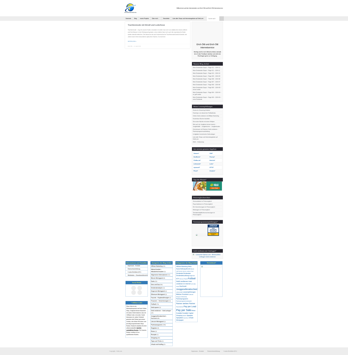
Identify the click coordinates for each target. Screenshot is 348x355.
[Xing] (133, 292)
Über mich (155, 18)
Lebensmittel (179, 292)
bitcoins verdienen (187, 271)
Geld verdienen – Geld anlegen (161, 310)
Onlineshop (184, 296)
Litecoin (191, 294)
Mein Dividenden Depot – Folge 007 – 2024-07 (206, 82)
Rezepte (153, 334)
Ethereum (181, 278)
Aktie (189, 266)
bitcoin (188, 269)
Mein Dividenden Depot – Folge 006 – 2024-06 (206, 84)
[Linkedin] (139, 292)
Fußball (153, 304)
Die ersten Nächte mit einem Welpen (204, 121)
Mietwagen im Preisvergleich (201, 210)
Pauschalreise (179, 306)
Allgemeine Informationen (159, 275)
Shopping (154, 338)
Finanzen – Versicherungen (160, 301)
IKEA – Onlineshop (198, 142)
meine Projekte (144, 18)
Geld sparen (155, 307)
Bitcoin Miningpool (157, 278)
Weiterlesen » (132, 41)
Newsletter (166, 18)
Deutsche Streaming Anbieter (201, 110)
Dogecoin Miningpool (158, 291)
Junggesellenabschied (186, 289)
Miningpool (178, 296)
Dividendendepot (156, 288)
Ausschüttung (180, 269)
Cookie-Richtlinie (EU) (230, 351)
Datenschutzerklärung (213, 351)
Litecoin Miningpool (157, 321)
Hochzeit (182, 286)
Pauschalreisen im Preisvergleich (203, 204)
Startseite (128, 18)
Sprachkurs (185, 317)
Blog (135, 18)
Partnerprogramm (156, 325)
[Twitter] (139, 288)
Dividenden (187, 273)
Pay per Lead (190, 306)
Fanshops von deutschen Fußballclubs (204, 113)
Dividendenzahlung (182, 275)
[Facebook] (133, 288)
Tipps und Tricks (156, 341)
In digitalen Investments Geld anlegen (204, 134)
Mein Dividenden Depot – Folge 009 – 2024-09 (206, 76)
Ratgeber (154, 328)
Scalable (179, 313)
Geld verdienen (182, 281)
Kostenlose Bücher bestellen (201, 118)
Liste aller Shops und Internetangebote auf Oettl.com (188, 18)
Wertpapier (180, 320)
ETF (177, 279)
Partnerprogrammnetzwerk (184, 301)
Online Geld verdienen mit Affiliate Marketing (206, 116)
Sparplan (190, 315)
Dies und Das (155, 284)
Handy (177, 286)
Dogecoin (192, 275)
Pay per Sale (183, 310)
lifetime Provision (182, 294)
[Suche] (221, 18)
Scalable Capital (187, 313)
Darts (152, 281)
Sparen (184, 315)
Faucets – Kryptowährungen (160, 297)
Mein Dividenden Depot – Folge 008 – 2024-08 (206, 79)
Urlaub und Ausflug (157, 344)
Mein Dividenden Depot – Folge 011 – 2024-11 (206, 70)
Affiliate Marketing (156, 266)
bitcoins (180, 271)
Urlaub (191, 318)
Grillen (194, 283)
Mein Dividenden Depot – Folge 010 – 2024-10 (206, 73)
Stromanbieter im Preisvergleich (202, 201)
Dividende (179, 273)
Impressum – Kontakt (197, 351)
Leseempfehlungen (189, 292)
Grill (192, 283)
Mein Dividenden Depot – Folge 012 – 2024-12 (206, 67)
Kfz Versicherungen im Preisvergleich (204, 207)
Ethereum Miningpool (158, 294)
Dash (192, 271)
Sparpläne (179, 318)
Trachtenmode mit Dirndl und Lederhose (146, 25)
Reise (153, 331)
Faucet (186, 278)
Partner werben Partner (185, 303)
